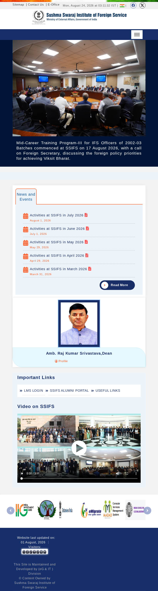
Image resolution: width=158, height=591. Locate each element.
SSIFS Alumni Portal (69, 390)
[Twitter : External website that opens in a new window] (142, 5)
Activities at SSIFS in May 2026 (57, 242)
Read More (119, 285)
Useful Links (108, 390)
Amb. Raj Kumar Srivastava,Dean (79, 353)
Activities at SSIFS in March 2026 (59, 269)
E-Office (54, 4)
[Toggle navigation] (137, 34)
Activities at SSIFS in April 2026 (57, 255)
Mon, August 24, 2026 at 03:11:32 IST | (90, 5)
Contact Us (36, 4)
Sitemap (18, 4)
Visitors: (34, 547)
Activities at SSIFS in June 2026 (58, 229)
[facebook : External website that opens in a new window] (133, 5)
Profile (63, 361)
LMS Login (33, 390)
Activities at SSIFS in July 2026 (57, 215)
